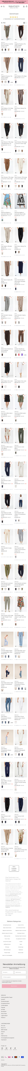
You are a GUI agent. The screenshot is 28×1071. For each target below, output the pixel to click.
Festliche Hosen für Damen (7, 933)
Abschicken (14, 986)
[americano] (16, 855)
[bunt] (16, 624)
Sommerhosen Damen (20, 927)
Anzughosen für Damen (21, 938)
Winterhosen (20, 947)
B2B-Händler (4, 1029)
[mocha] (2, 354)
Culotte (20, 941)
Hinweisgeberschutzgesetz (7, 1037)
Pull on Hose (7, 938)
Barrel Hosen (20, 952)
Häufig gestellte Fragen (6, 997)
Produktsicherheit (5, 1003)
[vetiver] (2, 50)
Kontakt (3, 1009)
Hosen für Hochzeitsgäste (7, 955)
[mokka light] (16, 50)
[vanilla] (2, 454)
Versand (3, 999)
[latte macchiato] (2, 186)
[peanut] (2, 82)
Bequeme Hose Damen (7, 930)
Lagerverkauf (4, 1015)
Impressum (4, 1039)
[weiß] (16, 387)
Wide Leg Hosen (7, 935)
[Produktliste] (26, 23)
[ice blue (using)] (2, 656)
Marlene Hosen (7, 952)
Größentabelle (4, 1005)
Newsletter (3, 1011)
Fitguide (3, 1007)
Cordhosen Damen (21, 933)
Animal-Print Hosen (7, 941)
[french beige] (2, 854)
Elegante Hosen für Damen (20, 930)
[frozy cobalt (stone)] (2, 722)
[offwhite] (16, 789)
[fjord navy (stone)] (16, 520)
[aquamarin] (2, 220)
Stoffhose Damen (7, 944)
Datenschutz (4, 1035)
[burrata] (16, 186)
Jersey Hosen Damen (7, 927)
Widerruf (3, 1017)
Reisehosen (21, 949)
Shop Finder (4, 1013)
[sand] (2, 253)
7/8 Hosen (7, 947)
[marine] (16, 82)
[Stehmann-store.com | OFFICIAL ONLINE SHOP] (14, 6)
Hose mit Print (21, 924)
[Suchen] (4, 6)
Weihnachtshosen (7, 949)
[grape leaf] (16, 420)
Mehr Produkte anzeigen (14, 868)
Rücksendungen (5, 1001)
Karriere (3, 1031)
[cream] (16, 754)
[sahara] (2, 114)
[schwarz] (2, 149)
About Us (3, 1027)
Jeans (21, 944)
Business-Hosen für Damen (20, 935)
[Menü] (1, 6)
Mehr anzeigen (8, 915)
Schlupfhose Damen (7, 924)
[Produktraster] (24, 23)
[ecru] (2, 554)
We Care (3, 1025)
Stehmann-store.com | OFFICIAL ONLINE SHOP (12, 1065)
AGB (2, 1033)
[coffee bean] (16, 322)
